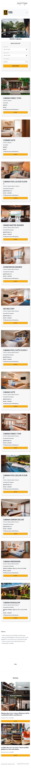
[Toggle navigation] (27, 12)
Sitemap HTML (11, 761)
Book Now (15, 63)
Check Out (6, 50)
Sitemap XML (4, 761)
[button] (3, 26)
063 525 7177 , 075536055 (22, 3)
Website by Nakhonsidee (23, 762)
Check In (5, 44)
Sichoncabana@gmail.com (22, 2)
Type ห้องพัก (6, 56)
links (1, 764)
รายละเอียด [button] (15, 718)
